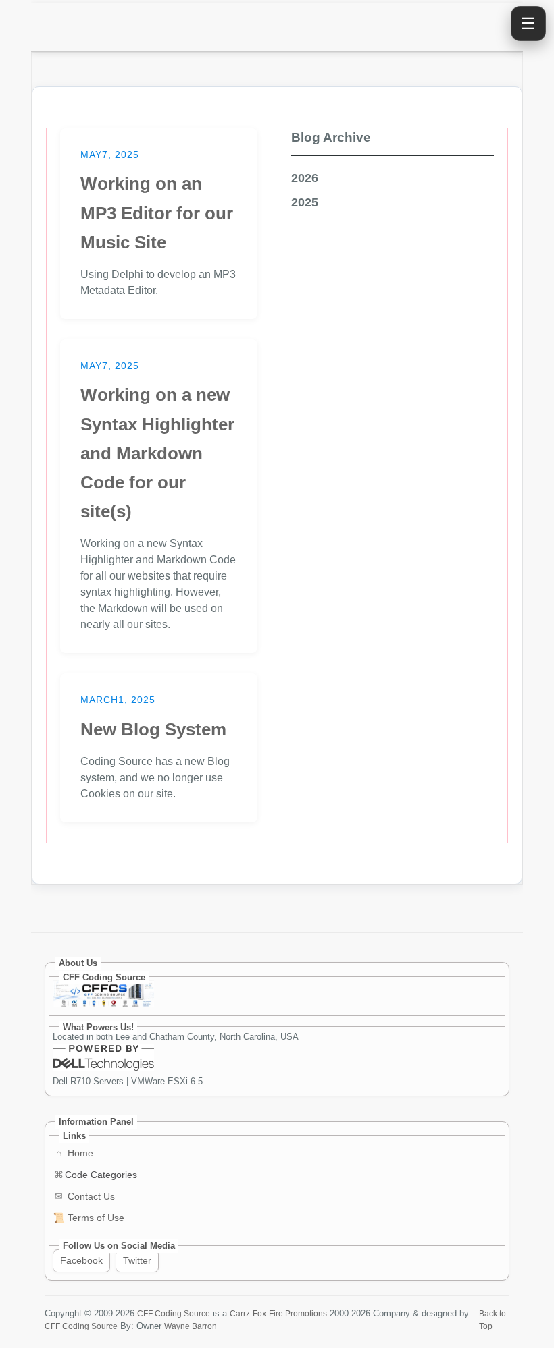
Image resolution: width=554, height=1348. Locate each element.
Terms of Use (88, 1217)
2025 (304, 202)
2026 (304, 178)
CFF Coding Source (173, 1313)
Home (74, 1153)
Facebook (81, 1260)
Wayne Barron (190, 1326)
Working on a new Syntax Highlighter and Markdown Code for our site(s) (157, 453)
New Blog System (153, 729)
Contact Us (85, 1196)
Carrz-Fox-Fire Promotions (278, 1313)
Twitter (137, 1260)
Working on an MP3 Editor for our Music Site (156, 212)
